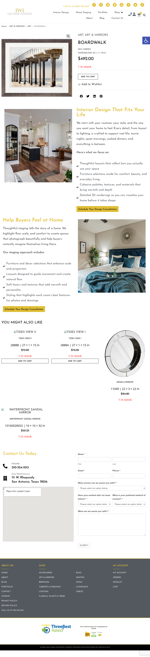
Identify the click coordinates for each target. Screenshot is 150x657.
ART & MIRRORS (17, 26)
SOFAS (79, 582)
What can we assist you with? (93, 511)
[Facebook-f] (94, 5)
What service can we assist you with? (97, 483)
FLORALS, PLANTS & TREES (52, 596)
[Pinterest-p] (128, 5)
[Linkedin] (108, 5)
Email (81, 470)
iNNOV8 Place (104, 647)
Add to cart (88, 77)
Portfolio (7, 587)
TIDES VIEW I (75, 338)
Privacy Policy (9, 601)
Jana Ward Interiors (21, 474)
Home (4, 26)
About (4, 577)
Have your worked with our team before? (94, 497)
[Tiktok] (142, 5)
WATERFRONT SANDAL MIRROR (25, 418)
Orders (117, 577)
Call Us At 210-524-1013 (12, 610)
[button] (146, 40)
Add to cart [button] (25, 361)
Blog (4, 582)
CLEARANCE (82, 587)
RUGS (78, 573)
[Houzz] (135, 5)
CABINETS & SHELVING (50, 587)
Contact (6, 591)
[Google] (121, 5)
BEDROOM (44, 582)
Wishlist (117, 582)
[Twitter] (115, 5)
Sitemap (5, 596)
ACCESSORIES (45, 573)
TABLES (79, 591)
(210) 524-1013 (82, 6)
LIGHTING (43, 591)
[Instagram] (101, 5)
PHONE (15, 464)
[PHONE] (5, 466)
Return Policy (9, 606)
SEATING (80, 577)
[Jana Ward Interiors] (5, 478)
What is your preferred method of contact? (129, 497)
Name (81, 454)
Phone (116, 470)
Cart (115, 587)
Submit (84, 545)
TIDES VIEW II (25, 338)
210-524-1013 (20, 467)
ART (29, 26)
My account (119, 573)
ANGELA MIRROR (125, 381)
